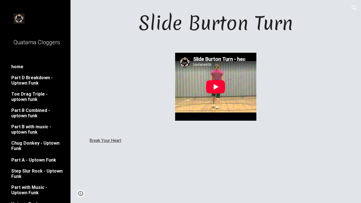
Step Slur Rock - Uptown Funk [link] (37, 173)
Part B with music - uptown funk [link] (31, 129)
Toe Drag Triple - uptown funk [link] (29, 96)
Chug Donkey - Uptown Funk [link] (35, 145)
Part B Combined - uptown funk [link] (30, 113)
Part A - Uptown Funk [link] (33, 160)
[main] (215, 23)
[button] (354, 8)
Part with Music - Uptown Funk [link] (29, 190)
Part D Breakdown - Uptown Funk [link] (32, 80)
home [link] (17, 66)
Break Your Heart (105, 140)
